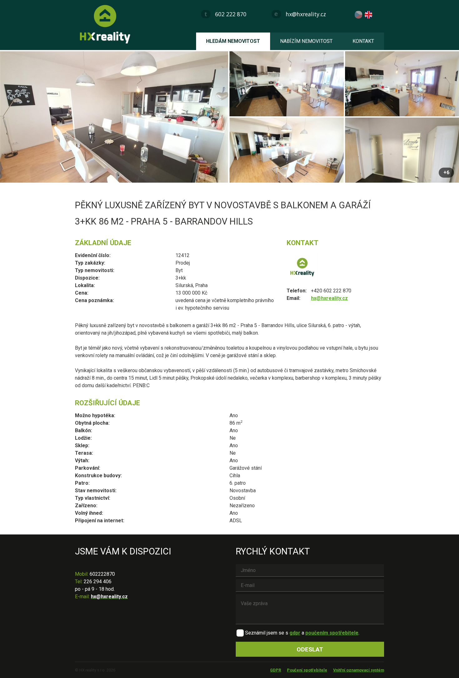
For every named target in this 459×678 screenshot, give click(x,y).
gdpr (294, 633)
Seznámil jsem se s (266, 633)
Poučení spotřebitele (307, 670)
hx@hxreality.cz (306, 14)
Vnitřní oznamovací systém (358, 670)
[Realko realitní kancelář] (107, 24)
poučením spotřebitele (331, 633)
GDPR (275, 670)
